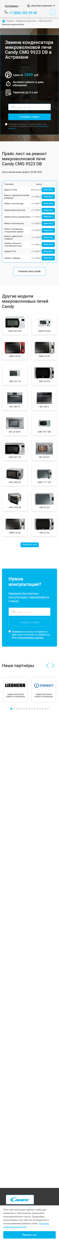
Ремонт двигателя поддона (13, 237)
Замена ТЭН (10, 251)
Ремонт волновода (13, 203)
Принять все (29, 1234)
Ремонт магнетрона (14, 223)
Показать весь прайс (29, 271)
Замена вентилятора (14, 210)
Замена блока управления (17, 217)
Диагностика (10, 189)
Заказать (48, 190)
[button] (47, 665)
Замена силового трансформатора (13, 244)
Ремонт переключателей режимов (16, 196)
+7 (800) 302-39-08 (23, 12)
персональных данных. (31, 637)
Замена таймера (12, 258)
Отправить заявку (29, 117)
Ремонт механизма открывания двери (13, 230)
